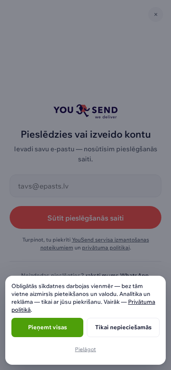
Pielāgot (85, 349)
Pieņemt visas (47, 327)
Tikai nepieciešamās (123, 327)
